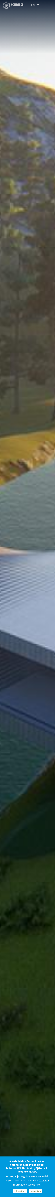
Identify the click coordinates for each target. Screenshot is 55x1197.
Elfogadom (19, 1191)
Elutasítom (36, 1191)
